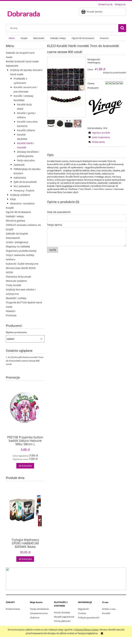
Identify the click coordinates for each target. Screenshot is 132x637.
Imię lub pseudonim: (59, 212)
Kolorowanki (13, 237)
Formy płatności (62, 621)
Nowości (10, 311)
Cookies (82, 613)
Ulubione (34, 617)
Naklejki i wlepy (15, 216)
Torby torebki (13, 285)
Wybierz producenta (16, 332)
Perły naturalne (26, 160)
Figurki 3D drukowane (18, 212)
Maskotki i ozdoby (16, 298)
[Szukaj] (122, 28)
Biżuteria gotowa (15, 220)
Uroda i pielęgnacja (17, 242)
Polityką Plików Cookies (87, 629)
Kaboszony (20, 177)
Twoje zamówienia (39, 608)
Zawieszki (19, 164)
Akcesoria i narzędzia (22, 203)
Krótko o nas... (109, 608)
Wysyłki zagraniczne (64, 616)
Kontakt (106, 613)
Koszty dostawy (62, 612)
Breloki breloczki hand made (22, 61)
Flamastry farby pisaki (18, 276)
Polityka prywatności (88, 617)
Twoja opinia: (54, 224)
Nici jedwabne (22, 186)
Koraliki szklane (26, 130)
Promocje (11, 315)
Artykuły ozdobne (20, 194)
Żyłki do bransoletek (25, 182)
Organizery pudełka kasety (21, 250)
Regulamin (83, 608)
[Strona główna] (23, 13)
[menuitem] (12, 38)
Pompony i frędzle (24, 190)
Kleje (13, 199)
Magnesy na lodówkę (18, 246)
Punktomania (13, 608)
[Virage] (105, 107)
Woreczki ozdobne (16, 281)
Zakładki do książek (17, 233)
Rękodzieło (12, 65)
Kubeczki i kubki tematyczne (22, 263)
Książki (10, 207)
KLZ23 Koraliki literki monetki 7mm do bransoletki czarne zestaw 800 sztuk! (24, 361)
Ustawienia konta (39, 613)
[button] (98, 132)
